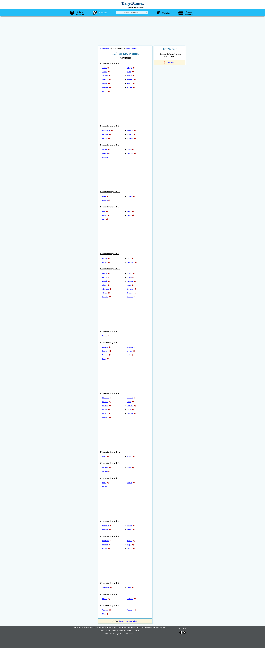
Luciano (105, 355)
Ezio (103, 219)
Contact (136, 630)
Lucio (129, 355)
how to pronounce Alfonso (109, 75)
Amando (105, 80)
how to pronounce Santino (134, 540)
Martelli (105, 406)
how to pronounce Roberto (110, 529)
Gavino (104, 273)
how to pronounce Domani (134, 196)
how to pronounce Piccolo (134, 482)
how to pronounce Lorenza (134, 347)
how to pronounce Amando (110, 79)
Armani (129, 87)
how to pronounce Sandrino (110, 540)
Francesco (130, 262)
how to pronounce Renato (133, 525)
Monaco (105, 417)
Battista (105, 134)
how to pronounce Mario (133, 401)
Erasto (129, 215)
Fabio (129, 258)
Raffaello (105, 526)
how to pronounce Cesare (133, 149)
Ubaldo (104, 599)
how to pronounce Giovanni (135, 289)
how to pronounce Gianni (109, 285)
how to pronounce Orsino (133, 467)
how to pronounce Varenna (110, 610)
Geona (104, 277)
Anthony (105, 87)
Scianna (105, 545)
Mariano (105, 402)
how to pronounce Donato (109, 200)
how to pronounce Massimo (135, 405)
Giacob (104, 281)
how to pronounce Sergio (133, 544)
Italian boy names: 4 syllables (128, 621)
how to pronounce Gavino (109, 273)
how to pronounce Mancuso (110, 397)
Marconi (130, 398)
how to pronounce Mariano (110, 401)
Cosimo (105, 157)
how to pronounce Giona (133, 285)
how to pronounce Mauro (133, 409)
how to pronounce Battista (110, 134)
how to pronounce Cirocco (109, 153)
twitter (184, 632)
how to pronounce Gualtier (110, 296)
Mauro (129, 410)
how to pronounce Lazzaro (110, 347)
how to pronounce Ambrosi (135, 79)
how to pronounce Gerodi (133, 277)
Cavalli (104, 149)
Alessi (129, 72)
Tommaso (106, 588)
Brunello (130, 138)
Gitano (104, 293)
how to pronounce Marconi (134, 397)
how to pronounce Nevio (108, 456)
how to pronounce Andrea (109, 83)
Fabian (104, 258)
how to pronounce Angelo (133, 83)
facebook (180, 632)
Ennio (129, 211)
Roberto (105, 530)
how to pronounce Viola (107, 613)
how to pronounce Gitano (109, 293)
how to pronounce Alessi (133, 71)
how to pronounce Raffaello (110, 525)
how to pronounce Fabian (109, 258)
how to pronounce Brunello (135, 138)
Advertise (129, 630)
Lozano (129, 351)
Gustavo (130, 297)
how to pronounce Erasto (133, 215)
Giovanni (130, 289)
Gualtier (105, 297)
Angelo (129, 83)
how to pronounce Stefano (134, 548)
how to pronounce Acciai (108, 67)
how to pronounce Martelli (110, 405)
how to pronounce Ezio (107, 219)
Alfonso (105, 76)
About (102, 630)
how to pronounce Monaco (110, 417)
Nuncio (129, 456)
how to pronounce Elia (107, 211)
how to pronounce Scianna (109, 544)
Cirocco (105, 153)
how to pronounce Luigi (108, 358)
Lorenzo (105, 351)
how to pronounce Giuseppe (135, 293)
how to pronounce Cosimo (109, 157)
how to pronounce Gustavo (134, 296)
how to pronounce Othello (109, 471)
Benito (104, 138)
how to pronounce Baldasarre (112, 130)
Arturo (104, 91)
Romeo (129, 530)
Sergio (129, 545)
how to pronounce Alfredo (134, 75)
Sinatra (104, 549)
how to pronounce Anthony (110, 87)
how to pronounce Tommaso (111, 587)
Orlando (105, 468)
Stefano (129, 549)
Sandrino (105, 541)
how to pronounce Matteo (109, 409)
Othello (105, 472)
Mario (129, 402)
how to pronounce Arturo (109, 91)
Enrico (104, 215)
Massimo (130, 406)
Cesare (129, 149)
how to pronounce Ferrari (109, 262)
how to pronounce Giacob (109, 281)
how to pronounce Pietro (108, 486)
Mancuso (105, 398)
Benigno (130, 134)
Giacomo (130, 281)
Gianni (104, 285)
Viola (104, 614)
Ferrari (104, 262)
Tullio (129, 588)
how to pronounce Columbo (135, 153)
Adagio (129, 68)
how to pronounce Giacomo (135, 281)
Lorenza (130, 347)
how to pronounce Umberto (135, 598)
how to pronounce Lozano (134, 351)
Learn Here (170, 63)
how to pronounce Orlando (110, 467)
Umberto (130, 599)
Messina (105, 414)
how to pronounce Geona (108, 277)
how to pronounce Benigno (134, 134)
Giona (129, 285)
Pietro (104, 487)
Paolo (104, 483)
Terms (114, 630)
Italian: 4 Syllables (131, 48)
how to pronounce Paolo (108, 482)
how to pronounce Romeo (133, 529)
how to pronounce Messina (110, 413)
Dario (104, 196)
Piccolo (129, 483)
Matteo (105, 410)
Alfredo (129, 76)
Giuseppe (130, 293)
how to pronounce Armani (134, 87)
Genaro (129, 273)
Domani (130, 196)
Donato (105, 200)
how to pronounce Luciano (110, 354)
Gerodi (129, 277)
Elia (103, 211)
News (108, 630)
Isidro (104, 336)
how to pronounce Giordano (110, 289)
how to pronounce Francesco (136, 262)
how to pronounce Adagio (133, 67)
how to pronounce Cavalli (109, 149)
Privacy (121, 630)
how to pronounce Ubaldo (109, 598)
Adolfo (104, 72)
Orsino (129, 468)
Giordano (105, 289)
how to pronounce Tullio (133, 587)
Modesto (130, 414)
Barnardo (130, 130)
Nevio (104, 456)
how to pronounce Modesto (135, 413)
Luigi (104, 359)
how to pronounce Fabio (132, 258)
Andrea (104, 83)
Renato (129, 526)
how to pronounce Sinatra (109, 548)
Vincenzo (130, 610)
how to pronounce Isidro (108, 335)
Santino (129, 541)
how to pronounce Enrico (108, 215)
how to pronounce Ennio (133, 211)
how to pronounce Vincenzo (135, 610)
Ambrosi (130, 80)
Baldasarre (106, 130)
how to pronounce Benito (109, 138)
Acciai (104, 68)
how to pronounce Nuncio (133, 456)
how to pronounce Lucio (132, 354)
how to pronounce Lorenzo (110, 351)
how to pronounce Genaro (133, 273)
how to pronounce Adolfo (109, 71)
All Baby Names (104, 48)
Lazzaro (105, 347)
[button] (146, 13)
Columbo (130, 153)
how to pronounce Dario (108, 196)
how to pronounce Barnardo (135, 130)
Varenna (105, 610)
